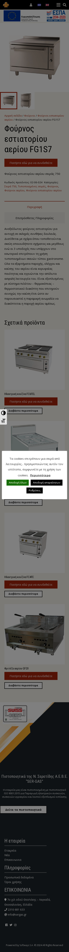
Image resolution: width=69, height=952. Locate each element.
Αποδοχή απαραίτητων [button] (46, 482)
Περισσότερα (40, 475)
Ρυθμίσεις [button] (34, 490)
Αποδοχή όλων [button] (17, 482)
